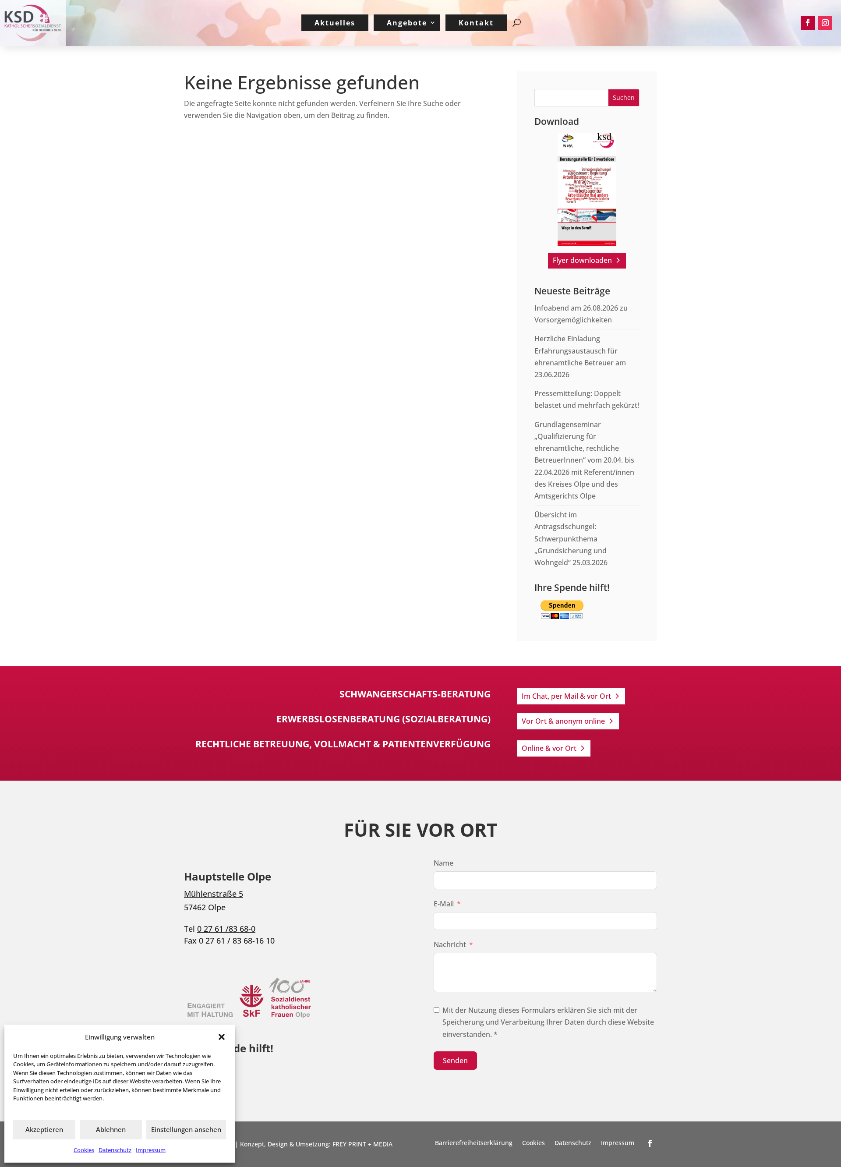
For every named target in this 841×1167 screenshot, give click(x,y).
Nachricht (450, 944)
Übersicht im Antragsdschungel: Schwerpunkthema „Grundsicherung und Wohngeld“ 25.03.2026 (571, 538)
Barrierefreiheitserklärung (473, 1143)
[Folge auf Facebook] (808, 23)
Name (443, 863)
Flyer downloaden (582, 260)
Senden (455, 1060)
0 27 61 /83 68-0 (226, 928)
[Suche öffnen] (516, 22)
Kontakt (476, 23)
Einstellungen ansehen (186, 1129)
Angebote (407, 23)
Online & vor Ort (549, 748)
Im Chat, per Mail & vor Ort (566, 696)
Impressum (151, 1150)
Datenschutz (115, 1150)
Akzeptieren (44, 1129)
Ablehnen (111, 1129)
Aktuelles (334, 23)
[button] (221, 1037)
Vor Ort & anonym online (563, 721)
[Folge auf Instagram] (825, 23)
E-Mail (444, 904)
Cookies (84, 1150)
